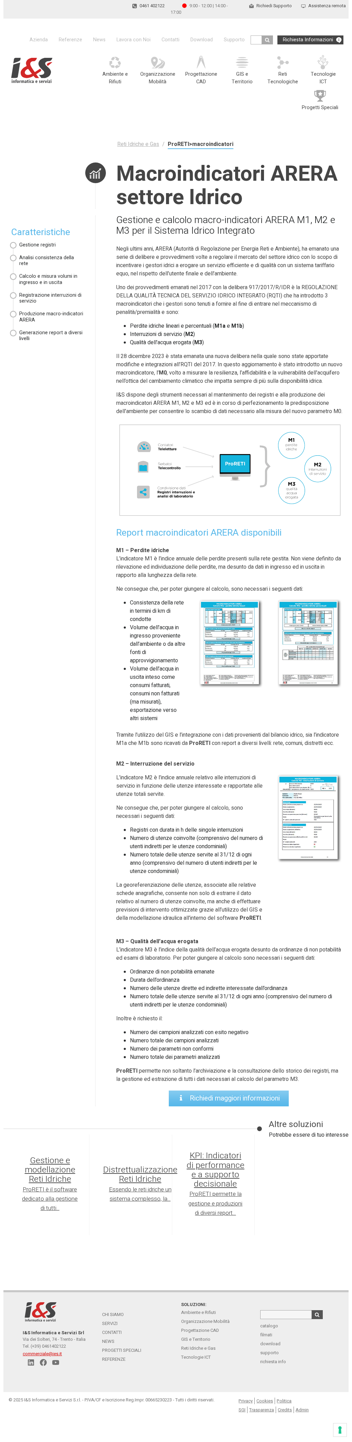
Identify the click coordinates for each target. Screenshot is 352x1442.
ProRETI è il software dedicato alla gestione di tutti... (50, 1199)
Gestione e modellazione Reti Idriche (50, 1170)
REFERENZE (113, 1359)
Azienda (39, 39)
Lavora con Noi (134, 39)
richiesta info (273, 1361)
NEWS (108, 1341)
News (99, 39)
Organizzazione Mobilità (205, 1321)
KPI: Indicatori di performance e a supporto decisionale (215, 1169)
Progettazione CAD (200, 1330)
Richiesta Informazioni (308, 39)
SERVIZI (110, 1323)
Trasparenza (261, 1410)
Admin (302, 1410)
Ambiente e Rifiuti (198, 1312)
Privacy (246, 1401)
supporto (269, 1352)
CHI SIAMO (113, 1314)
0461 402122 (152, 6)
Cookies (264, 1401)
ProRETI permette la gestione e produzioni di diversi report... (215, 1203)
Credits (285, 1410)
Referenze (70, 39)
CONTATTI (112, 1332)
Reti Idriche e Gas (198, 1348)
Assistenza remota (327, 6)
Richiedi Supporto (274, 6)
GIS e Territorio (195, 1339)
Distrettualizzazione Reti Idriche (140, 1174)
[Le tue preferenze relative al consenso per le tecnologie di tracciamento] (339, 1429)
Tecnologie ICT (196, 1357)
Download (201, 39)
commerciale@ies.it (42, 1353)
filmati (266, 1335)
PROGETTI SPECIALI (121, 1350)
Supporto (234, 39)
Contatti (170, 39)
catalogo (269, 1326)
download (270, 1343)
